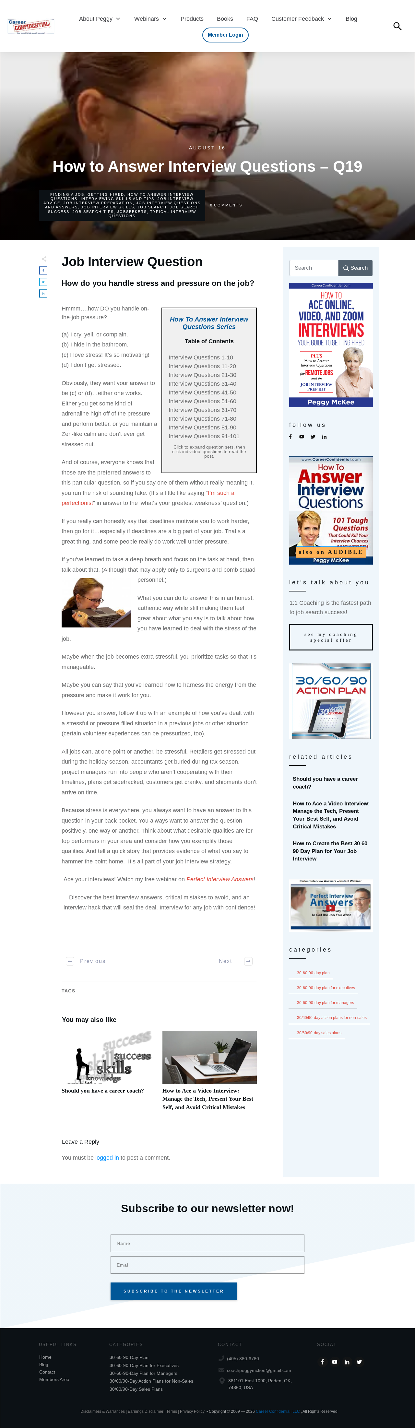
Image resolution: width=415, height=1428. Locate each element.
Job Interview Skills (107, 207)
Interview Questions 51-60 (202, 401)
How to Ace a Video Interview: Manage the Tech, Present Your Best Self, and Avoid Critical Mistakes (209, 1074)
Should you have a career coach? (109, 1074)
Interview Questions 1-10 (201, 357)
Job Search (152, 207)
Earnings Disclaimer (145, 1411)
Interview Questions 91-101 (204, 436)
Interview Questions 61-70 (202, 410)
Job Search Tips (93, 212)
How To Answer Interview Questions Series (209, 323)
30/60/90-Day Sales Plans (319, 1033)
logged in (107, 1157)
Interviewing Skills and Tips (117, 199)
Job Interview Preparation (98, 203)
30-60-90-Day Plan (313, 973)
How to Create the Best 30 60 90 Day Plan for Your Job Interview (331, 851)
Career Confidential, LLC (278, 1411)
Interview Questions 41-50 (202, 392)
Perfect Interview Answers (220, 879)
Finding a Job (67, 194)
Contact (47, 1372)
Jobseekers (132, 212)
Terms (172, 1411)
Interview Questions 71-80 (202, 419)
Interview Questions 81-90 (202, 427)
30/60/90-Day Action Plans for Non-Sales (332, 1017)
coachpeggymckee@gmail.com (259, 1370)
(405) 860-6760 (243, 1358)
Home (45, 1357)
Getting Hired (106, 194)
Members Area (54, 1379)
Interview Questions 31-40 (202, 383)
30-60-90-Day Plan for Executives (326, 988)
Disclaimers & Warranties (102, 1411)
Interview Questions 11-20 (202, 366)
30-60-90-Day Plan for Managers (325, 1003)
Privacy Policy (192, 1411)
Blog (43, 1364)
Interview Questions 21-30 (202, 375)
